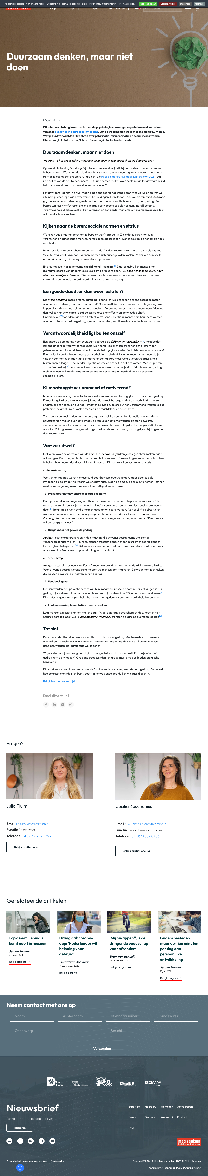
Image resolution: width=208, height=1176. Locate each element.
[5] (70, 415)
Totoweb (167, 1167)
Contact (182, 1117)
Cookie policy (57, 1161)
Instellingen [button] (185, 3)
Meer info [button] (199, 3)
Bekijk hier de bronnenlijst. (59, 681)
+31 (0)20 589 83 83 (144, 836)
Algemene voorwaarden (35, 1161)
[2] (61, 316)
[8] (161, 592)
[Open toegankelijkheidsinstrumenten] (20, 1168)
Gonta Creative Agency (189, 1167)
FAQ (131, 1127)
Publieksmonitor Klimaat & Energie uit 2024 (128, 176)
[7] (76, 545)
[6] (50, 508)
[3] (143, 340)
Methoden (167, 1106)
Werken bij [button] (122, 8)
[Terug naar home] (18, 8)
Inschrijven (20, 1127)
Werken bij (167, 1117)
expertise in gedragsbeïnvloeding (76, 132)
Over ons (150, 1117)
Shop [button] (52, 8)
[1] (114, 265)
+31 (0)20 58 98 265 (36, 836)
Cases (132, 1117)
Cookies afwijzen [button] (168, 3)
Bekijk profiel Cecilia (136, 851)
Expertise (134, 1106)
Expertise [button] (72, 8)
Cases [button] (94, 8)
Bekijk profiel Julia (26, 847)
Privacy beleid (13, 1161)
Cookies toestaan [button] (148, 3)
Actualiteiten (185, 1106)
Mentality (150, 1106)
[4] (67, 366)
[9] (160, 616)
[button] (188, 8)
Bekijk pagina (18, 962)
